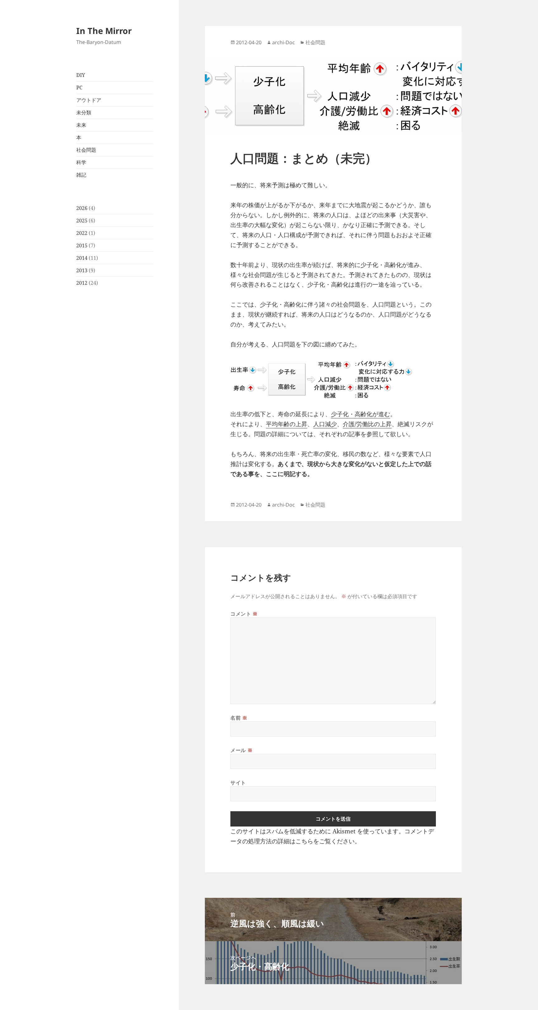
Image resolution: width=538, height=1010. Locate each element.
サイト (238, 782)
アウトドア (88, 100)
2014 (81, 258)
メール (241, 750)
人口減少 (325, 424)
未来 (81, 124)
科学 (81, 162)
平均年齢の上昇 (286, 424)
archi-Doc (283, 42)
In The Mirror (104, 30)
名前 (239, 717)
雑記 (81, 174)
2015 (81, 245)
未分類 (83, 112)
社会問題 (86, 149)
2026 (81, 208)
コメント (244, 613)
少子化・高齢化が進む (360, 414)
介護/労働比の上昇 (367, 424)
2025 (81, 220)
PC (79, 87)
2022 (81, 233)
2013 (81, 270)
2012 (81, 282)
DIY (80, 75)
